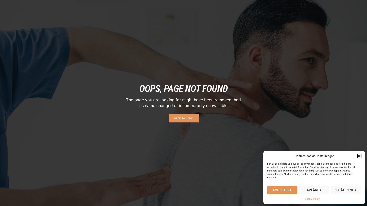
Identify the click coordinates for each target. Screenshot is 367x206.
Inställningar (346, 190)
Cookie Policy (312, 198)
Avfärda (314, 190)
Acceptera (282, 190)
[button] (359, 156)
